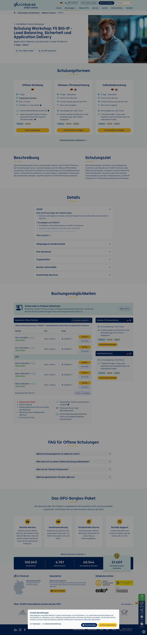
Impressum (36, 624)
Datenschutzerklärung (53, 624)
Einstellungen (90, 625)
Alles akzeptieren (108, 625)
